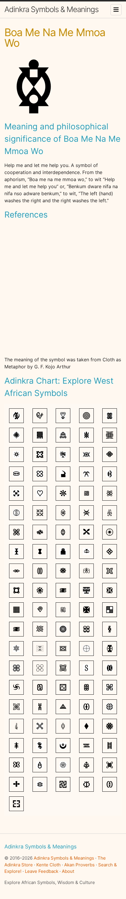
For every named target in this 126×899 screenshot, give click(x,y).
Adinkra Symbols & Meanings (51, 9)
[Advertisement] (63, 288)
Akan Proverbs (79, 865)
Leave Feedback (41, 871)
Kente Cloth (48, 865)
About (68, 871)
